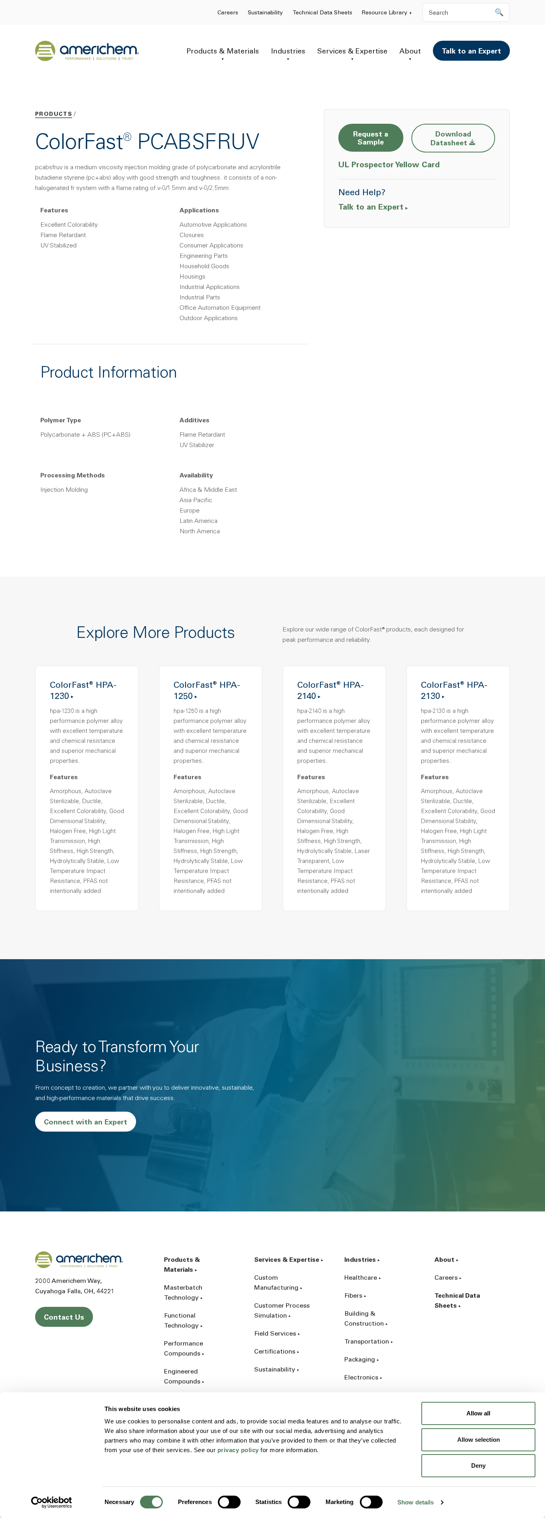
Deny (478, 1465)
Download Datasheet (462, 139)
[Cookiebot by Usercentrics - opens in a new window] (52, 1502)
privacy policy (238, 1450)
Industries (288, 51)
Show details (415, 1502)
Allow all (478, 1413)
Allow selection (478, 1439)
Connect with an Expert (85, 1122)
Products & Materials (222, 51)
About (410, 51)
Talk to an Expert (471, 51)
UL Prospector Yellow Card (390, 165)
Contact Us (64, 1318)
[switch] (229, 1502)
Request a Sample (370, 138)
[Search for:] (466, 12)
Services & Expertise (352, 51)
